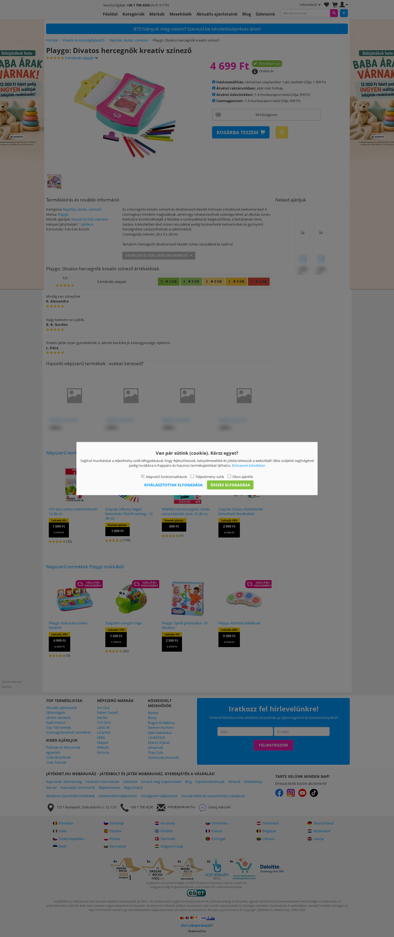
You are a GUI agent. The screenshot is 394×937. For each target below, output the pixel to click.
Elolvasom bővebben (248, 465)
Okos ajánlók (242, 476)
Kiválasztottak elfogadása (173, 484)
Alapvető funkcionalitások (166, 476)
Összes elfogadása (230, 484)
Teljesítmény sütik (209, 476)
